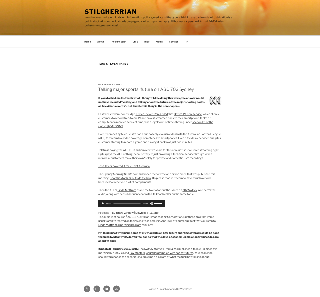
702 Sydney (189, 190)
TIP (186, 41)
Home (87, 41)
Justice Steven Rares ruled (152, 114)
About (100, 41)
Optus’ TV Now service (188, 114)
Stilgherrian (111, 11)
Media (159, 41)
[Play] (102, 203)
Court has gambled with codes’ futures (169, 252)
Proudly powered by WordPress (175, 289)
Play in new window (122, 212)
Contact (173, 41)
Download (141, 212)
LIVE (135, 41)
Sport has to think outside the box (130, 178)
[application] (131, 203)
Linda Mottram (127, 190)
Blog (147, 41)
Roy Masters (137, 252)
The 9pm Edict (118, 41)
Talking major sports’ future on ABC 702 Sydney (146, 89)
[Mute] (151, 203)
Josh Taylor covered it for (124, 166)
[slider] (158, 203)
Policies (152, 289)
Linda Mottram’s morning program (119, 224)
